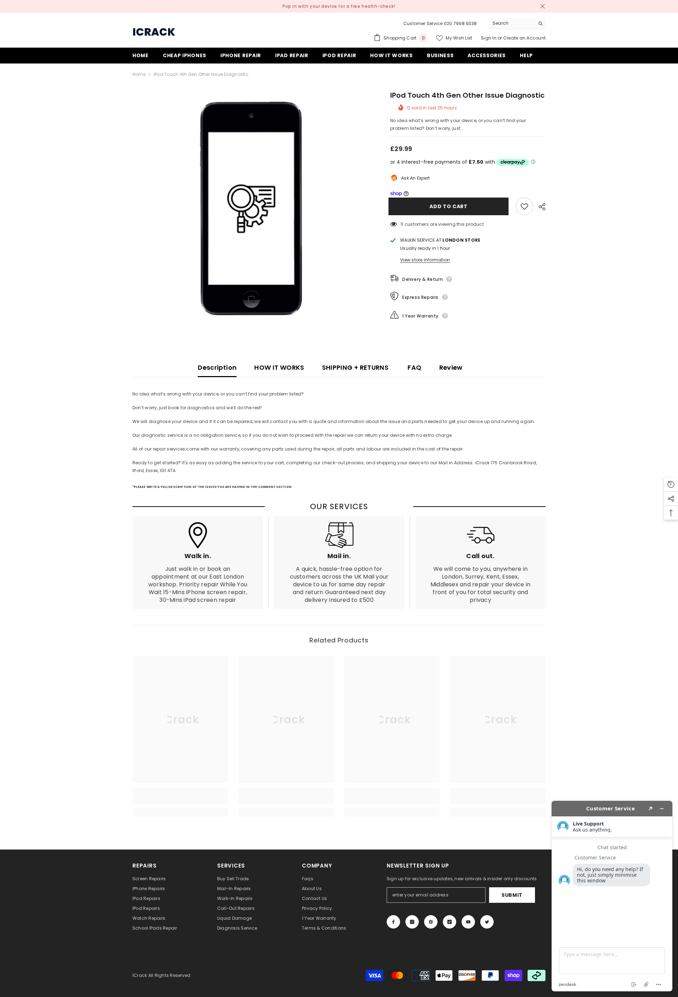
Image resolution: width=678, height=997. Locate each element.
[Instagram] (412, 922)
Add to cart (450, 206)
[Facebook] (393, 922)
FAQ (413, 367)
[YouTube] (468, 922)
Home (138, 74)
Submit (512, 895)
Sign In (489, 38)
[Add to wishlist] (524, 206)
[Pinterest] (431, 922)
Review (451, 367)
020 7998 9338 (460, 23)
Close (543, 7)
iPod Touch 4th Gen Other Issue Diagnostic (467, 95)
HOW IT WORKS (279, 367)
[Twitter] (487, 922)
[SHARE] (539, 206)
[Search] (517, 23)
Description (217, 367)
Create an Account (524, 38)
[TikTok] (449, 922)
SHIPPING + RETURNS (355, 367)
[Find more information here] (612, 896)
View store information (425, 260)
